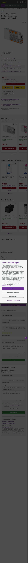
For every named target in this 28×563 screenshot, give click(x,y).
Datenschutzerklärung (6, 285)
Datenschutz (17, 300)
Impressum (9, 300)
